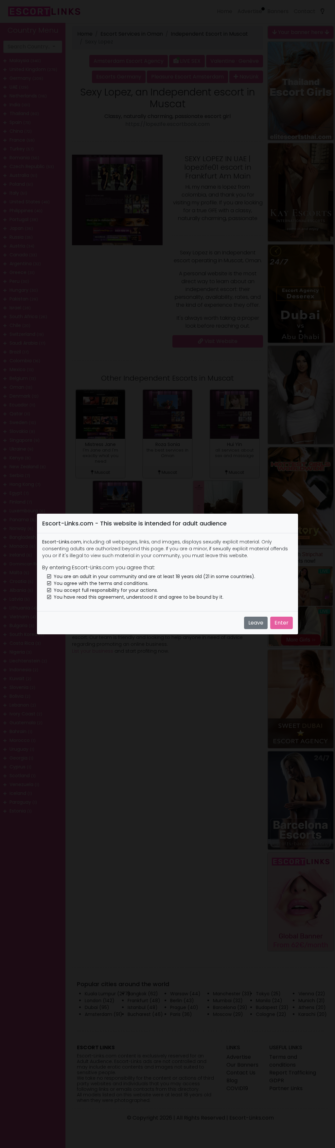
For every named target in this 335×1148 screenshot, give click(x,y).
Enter (281, 622)
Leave (255, 622)
